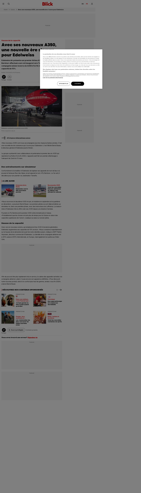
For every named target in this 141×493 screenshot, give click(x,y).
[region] (71, 69)
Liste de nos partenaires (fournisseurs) (53, 77)
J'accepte (77, 83)
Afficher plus (63, 83)
